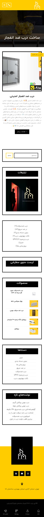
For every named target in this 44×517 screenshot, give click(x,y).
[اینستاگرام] (28, 473)
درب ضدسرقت (22, 226)
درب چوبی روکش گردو (21, 402)
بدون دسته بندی (22, 232)
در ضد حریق (22, 229)
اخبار (21, 243)
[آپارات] (16, 473)
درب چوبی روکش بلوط (21, 406)
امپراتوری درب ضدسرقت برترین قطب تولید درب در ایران (21, 417)
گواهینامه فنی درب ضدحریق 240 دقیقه (21, 409)
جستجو (9, 155)
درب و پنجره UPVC (21, 239)
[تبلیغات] (22, 195)
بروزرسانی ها (21, 246)
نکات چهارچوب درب (22, 236)
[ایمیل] (22, 473)
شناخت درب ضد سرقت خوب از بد (21, 413)
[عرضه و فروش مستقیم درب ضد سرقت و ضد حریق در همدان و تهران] (37, 5)
